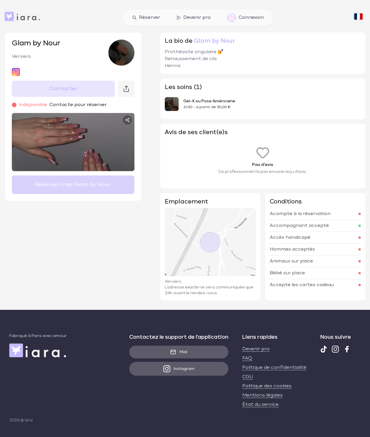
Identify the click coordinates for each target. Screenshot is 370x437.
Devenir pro (197, 17)
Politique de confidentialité (274, 367)
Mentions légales (262, 395)
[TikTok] (323, 349)
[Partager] (127, 120)
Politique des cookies (267, 386)
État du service (260, 404)
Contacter (63, 88)
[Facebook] (346, 349)
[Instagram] (335, 349)
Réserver (149, 17)
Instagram (184, 369)
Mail (183, 352)
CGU (247, 377)
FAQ (247, 358)
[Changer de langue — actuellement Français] (358, 18)
